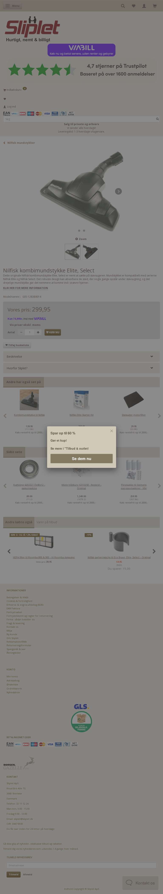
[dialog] (81, 447)
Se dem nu (81, 458)
